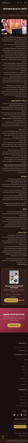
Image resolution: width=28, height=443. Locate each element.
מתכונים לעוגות (23, 402)
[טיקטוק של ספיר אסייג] (17, 415)
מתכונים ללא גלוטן (23, 396)
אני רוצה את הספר (11, 300)
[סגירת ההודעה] (2, 441)
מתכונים (25, 372)
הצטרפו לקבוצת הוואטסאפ (20, 426)
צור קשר (25, 381)
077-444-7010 (22, 350)
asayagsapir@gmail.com (19, 354)
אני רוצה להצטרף (14, 325)
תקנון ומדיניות (24, 384)
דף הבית (25, 15)
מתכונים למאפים (23, 399)
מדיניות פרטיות (8, 441)
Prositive (20, 435)
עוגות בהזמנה (24, 366)
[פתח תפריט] (25, 2)
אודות (25, 363)
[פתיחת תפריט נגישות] (3, 436)
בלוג (21, 15)
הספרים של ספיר (23, 378)
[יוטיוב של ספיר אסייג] (14, 415)
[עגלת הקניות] (18, 2)
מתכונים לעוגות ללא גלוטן (21, 405)
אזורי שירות (24, 369)
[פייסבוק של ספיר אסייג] (21, 415)
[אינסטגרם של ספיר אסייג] (21, 2)
